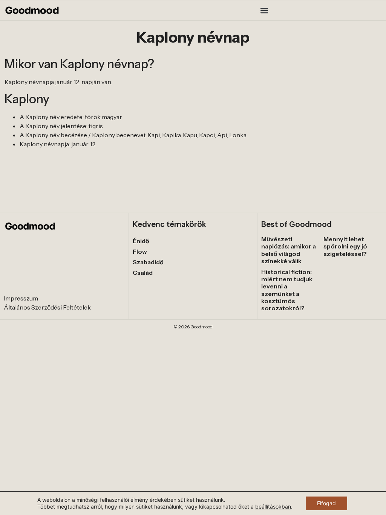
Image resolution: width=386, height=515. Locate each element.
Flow (140, 251)
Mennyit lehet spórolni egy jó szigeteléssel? (345, 246)
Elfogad (326, 503)
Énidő (141, 241)
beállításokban (273, 506)
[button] (264, 10)
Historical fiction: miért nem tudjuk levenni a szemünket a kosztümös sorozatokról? (286, 290)
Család (143, 272)
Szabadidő (148, 262)
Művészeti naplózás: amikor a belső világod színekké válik (288, 250)
